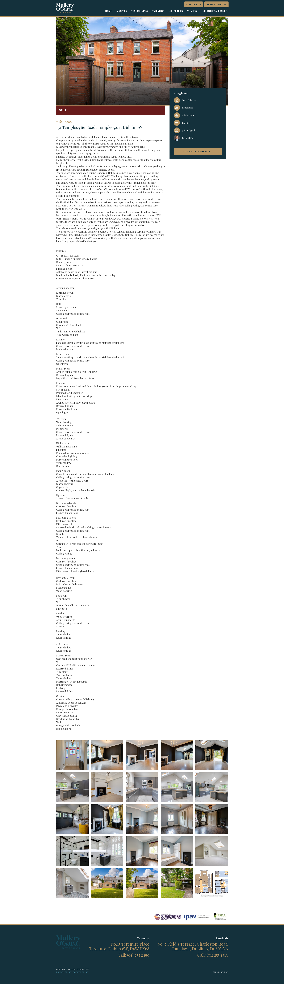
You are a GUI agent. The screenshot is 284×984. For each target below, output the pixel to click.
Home (108, 11)
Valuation (158, 11)
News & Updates (216, 4)
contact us (193, 4)
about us (121, 11)
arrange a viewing (198, 151)
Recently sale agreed (216, 11)
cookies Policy (80, 972)
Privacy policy (63, 972)
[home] (65, 8)
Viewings (192, 11)
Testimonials (139, 11)
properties (176, 11)
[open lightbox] (72, 755)
